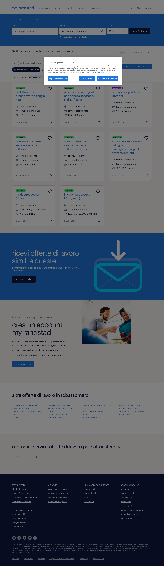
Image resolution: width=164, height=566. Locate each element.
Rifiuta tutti (87, 79)
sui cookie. (100, 72)
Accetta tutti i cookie (107, 79)
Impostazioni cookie (58, 79)
